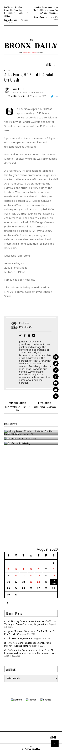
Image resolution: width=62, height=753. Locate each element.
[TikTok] (56, 376)
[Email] (56, 389)
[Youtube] (56, 383)
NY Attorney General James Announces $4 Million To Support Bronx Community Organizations (30, 623)
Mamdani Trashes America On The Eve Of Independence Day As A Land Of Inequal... (45, 10)
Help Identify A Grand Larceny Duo (17, 408)
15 (53, 575)
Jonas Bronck (10, 20)
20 (38, 581)
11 (23, 575)
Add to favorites (18, 96)
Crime (7, 70)
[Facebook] (56, 357)
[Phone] (56, 396)
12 (31, 575)
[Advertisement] (31, 502)
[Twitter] (56, 363)
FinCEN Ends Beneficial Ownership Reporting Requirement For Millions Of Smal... (16, 11)
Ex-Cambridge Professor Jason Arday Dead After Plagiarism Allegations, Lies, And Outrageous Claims (30, 651)
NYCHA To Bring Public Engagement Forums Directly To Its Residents (27, 644)
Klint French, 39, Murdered (20, 638)
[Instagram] (56, 370)
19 (31, 581)
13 (38, 575)
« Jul (6, 602)
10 (16, 575)
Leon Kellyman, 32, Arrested (44, 407)
